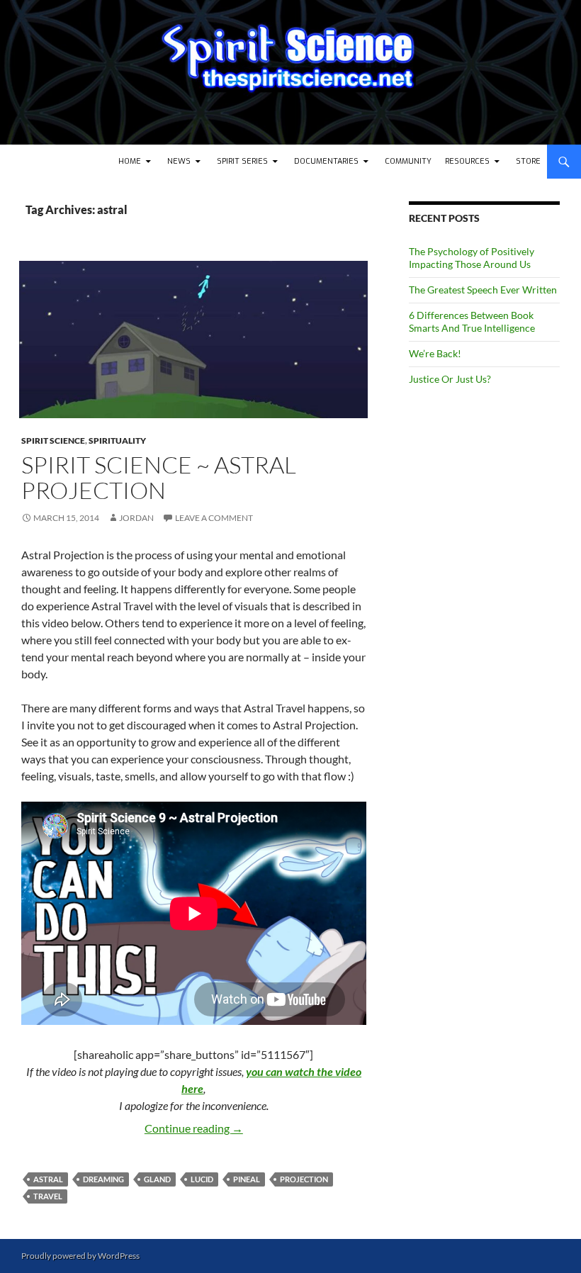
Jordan (136, 517)
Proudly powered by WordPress (80, 1255)
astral (48, 1179)
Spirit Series (242, 161)
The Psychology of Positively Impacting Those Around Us (471, 257)
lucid (202, 1179)
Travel (47, 1196)
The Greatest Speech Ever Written (483, 290)
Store (528, 161)
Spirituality (117, 440)
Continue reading (194, 1128)
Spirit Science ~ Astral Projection (158, 477)
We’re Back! (435, 353)
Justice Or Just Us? (450, 379)
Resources (467, 161)
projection (304, 1179)
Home (129, 161)
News (179, 161)
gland (157, 1179)
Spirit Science (53, 440)
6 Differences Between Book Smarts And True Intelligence (472, 321)
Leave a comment (214, 517)
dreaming (103, 1179)
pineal (246, 1179)
